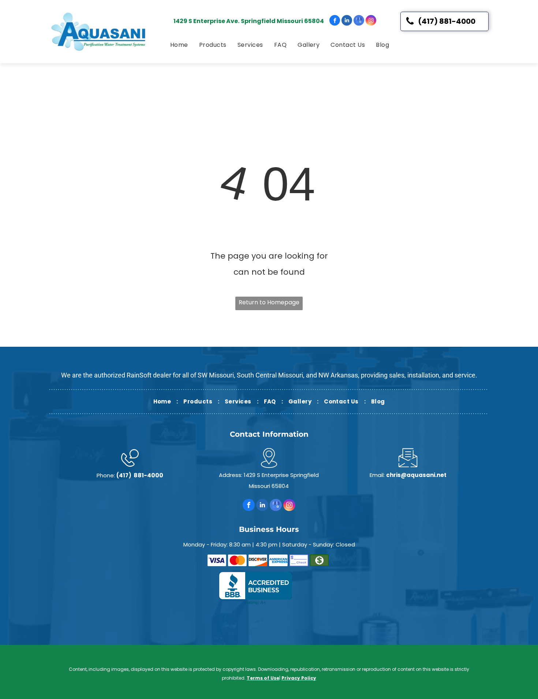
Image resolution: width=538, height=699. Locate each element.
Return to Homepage (269, 302)
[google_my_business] (359, 21)
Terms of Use (263, 678)
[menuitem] (179, 45)
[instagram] (371, 21)
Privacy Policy (298, 678)
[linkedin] (346, 21)
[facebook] (334, 21)
